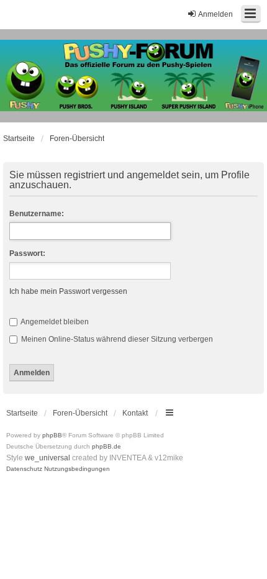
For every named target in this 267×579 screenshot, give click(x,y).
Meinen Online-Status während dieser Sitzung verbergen (116, 339)
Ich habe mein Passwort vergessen (68, 291)
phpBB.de (106, 446)
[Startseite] (133, 76)
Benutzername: (36, 213)
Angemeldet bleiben (54, 321)
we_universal (47, 458)
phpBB (52, 435)
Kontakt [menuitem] (135, 413)
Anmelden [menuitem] (215, 14)
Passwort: (27, 253)
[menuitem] (24, 469)
